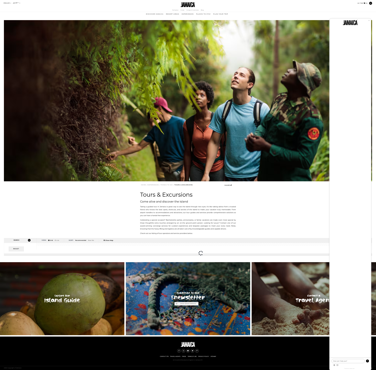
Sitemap (213, 356)
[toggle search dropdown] (370, 3)
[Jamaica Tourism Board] (188, 4)
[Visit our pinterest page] (197, 351)
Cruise (182, 10)
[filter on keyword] (29, 240)
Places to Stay (203, 14)
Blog (202, 10)
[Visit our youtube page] (188, 351)
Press (184, 356)
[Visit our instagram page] (183, 351)
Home (143, 185)
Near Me (91, 240)
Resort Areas (172, 14)
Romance (175, 10)
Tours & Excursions (183, 185)
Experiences (188, 14)
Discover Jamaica (154, 14)
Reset (16, 249)
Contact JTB (164, 356)
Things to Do (167, 185)
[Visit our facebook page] (179, 351)
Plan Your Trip (220, 14)
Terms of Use (192, 356)
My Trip (362, 3)
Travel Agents (175, 356)
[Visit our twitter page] (192, 351)
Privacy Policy (203, 356)
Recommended (80, 240)
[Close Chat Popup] (369, 20)
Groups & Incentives (192, 10)
